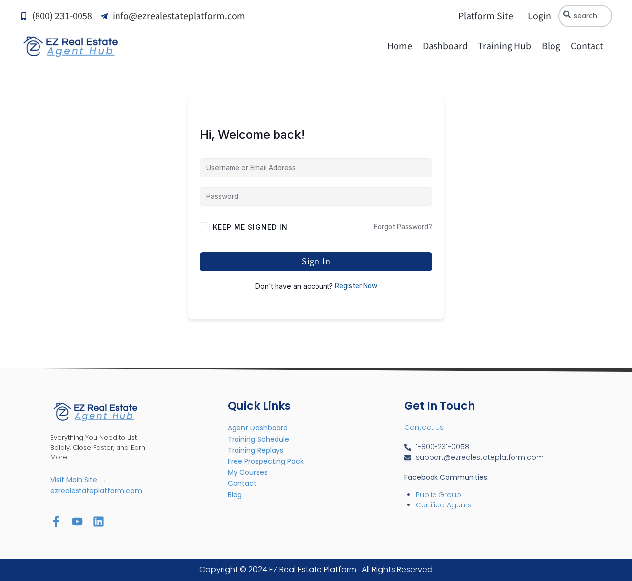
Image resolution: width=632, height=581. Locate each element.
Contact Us (424, 427)
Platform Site (485, 16)
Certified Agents (444, 505)
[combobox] (585, 16)
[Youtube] (77, 521)
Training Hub (504, 46)
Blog (551, 46)
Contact (587, 46)
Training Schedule (258, 439)
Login (539, 16)
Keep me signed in (250, 227)
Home (399, 46)
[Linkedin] (98, 521)
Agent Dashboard (258, 428)
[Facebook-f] (56, 521)
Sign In (316, 261)
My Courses (248, 472)
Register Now (356, 286)
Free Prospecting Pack (266, 461)
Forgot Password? (403, 227)
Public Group (438, 495)
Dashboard (445, 46)
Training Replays (255, 450)
